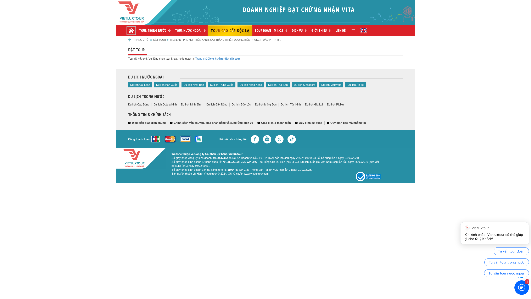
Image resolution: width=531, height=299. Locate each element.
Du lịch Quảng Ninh (165, 104)
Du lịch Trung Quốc (221, 84)
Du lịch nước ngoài (146, 77)
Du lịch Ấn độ (355, 84)
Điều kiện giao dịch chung (149, 122)
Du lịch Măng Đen (265, 104)
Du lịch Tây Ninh (291, 104)
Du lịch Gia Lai (314, 104)
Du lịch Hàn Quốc (166, 84)
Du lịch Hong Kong (251, 84)
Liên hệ (340, 30)
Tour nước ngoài (188, 30)
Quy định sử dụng (310, 122)
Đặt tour (159, 39)
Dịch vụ (297, 30)
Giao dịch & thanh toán (276, 122)
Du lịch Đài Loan (140, 84)
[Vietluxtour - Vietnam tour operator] (363, 30)
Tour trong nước (152, 30)
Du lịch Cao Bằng (138, 104)
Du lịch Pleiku (335, 104)
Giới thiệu (319, 30)
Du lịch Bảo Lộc (241, 104)
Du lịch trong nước (146, 96)
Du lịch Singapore (304, 84)
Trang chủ (140, 39)
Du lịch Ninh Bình (191, 104)
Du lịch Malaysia (331, 84)
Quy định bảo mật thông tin (348, 122)
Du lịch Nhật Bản (194, 84)
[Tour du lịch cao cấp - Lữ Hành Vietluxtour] (131, 30)
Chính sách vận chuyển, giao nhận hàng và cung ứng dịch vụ (213, 122)
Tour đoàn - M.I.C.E (269, 30)
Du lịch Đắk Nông (216, 104)
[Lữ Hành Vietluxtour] (138, 12)
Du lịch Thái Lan (278, 84)
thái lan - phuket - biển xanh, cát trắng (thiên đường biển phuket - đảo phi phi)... (225, 39)
